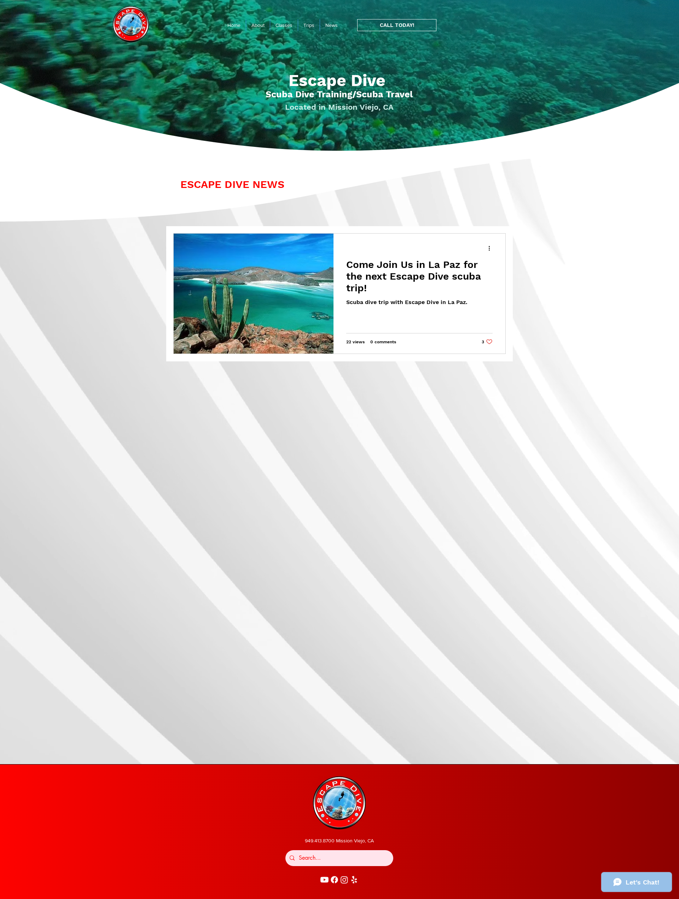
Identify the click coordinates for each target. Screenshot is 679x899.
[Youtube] (324, 879)
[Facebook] (334, 879)
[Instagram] (344, 879)
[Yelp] (354, 879)
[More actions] (491, 248)
